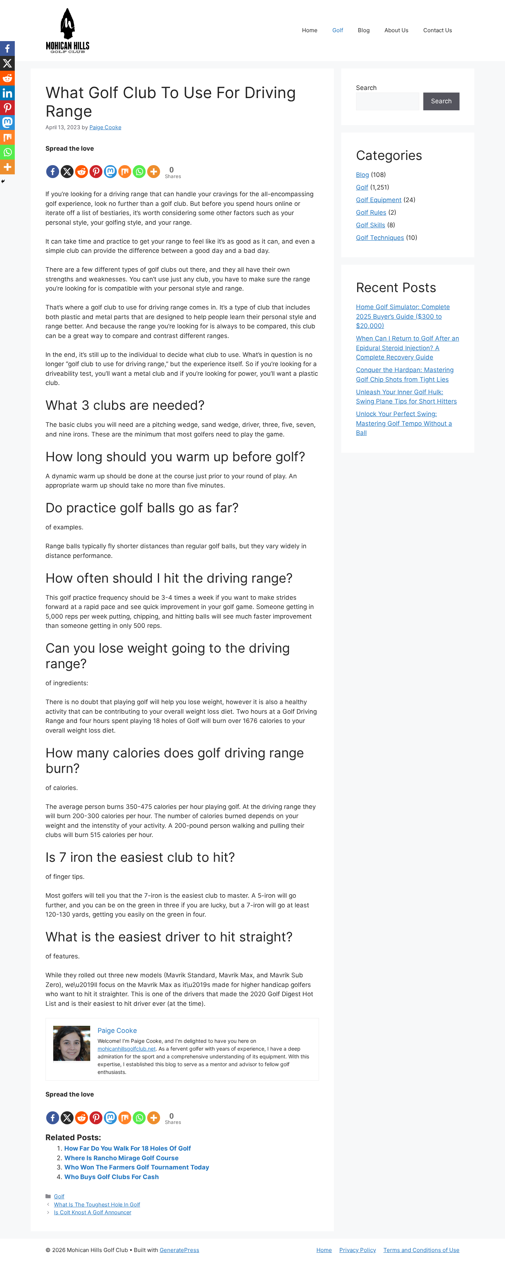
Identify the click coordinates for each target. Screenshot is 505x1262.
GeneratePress (179, 1249)
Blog (364, 30)
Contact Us (437, 30)
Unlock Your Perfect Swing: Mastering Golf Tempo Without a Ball (404, 423)
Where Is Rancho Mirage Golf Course (121, 1158)
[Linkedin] (7, 93)
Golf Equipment (378, 200)
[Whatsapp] (139, 166)
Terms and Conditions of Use (421, 1249)
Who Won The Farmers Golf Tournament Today (136, 1167)
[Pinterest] (95, 166)
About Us (396, 30)
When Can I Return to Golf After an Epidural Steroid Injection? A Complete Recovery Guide (407, 348)
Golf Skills (370, 225)
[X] (67, 166)
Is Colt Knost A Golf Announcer (92, 1212)
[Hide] (3, 181)
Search (366, 87)
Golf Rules (371, 212)
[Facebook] (52, 166)
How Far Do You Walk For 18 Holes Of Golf (127, 1148)
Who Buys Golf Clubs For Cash (111, 1177)
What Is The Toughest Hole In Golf (97, 1204)
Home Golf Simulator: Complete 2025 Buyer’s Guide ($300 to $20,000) (403, 316)
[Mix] (124, 166)
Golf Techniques (380, 237)
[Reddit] (81, 166)
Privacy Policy (357, 1249)
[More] (153, 166)
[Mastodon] (110, 166)
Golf (337, 30)
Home (310, 30)
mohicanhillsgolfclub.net (127, 1048)
